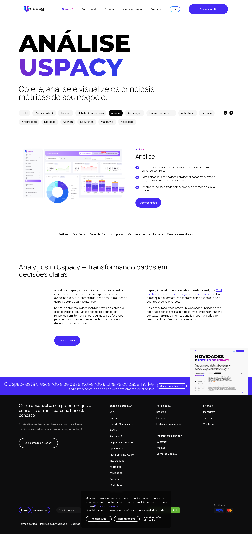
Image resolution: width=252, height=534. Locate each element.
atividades (163, 294)
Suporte (156, 9)
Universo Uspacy (166, 454)
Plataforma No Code (122, 454)
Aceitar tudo (99, 518)
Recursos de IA (44, 113)
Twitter (207, 418)
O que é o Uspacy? (121, 405)
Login (175, 9)
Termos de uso (28, 523)
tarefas (151, 294)
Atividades (116, 472)
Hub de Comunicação (91, 113)
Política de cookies (106, 506)
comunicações (180, 294)
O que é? (67, 9)
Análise (115, 113)
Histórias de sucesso (169, 424)
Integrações (29, 122)
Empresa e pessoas (161, 113)
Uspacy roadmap (169, 386)
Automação (135, 113)
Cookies (75, 523)
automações (201, 294)
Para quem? (88, 9)
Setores (161, 411)
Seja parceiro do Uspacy (38, 443)
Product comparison (169, 435)
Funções (161, 418)
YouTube (208, 424)
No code (207, 113)
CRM (24, 113)
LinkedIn (208, 405)
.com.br (67, 510)
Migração (50, 122)
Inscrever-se (40, 510)
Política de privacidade (53, 523)
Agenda (68, 122)
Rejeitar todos (126, 518)
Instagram (209, 411)
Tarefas (65, 113)
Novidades (127, 122)
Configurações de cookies (153, 519)
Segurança (86, 122)
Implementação (132, 9)
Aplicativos (187, 113)
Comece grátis (208, 9)
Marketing (107, 122)
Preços (109, 9)
